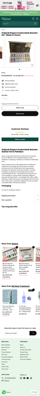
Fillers (3, 364)
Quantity (4, 95)
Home (3, 29)
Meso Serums (6, 347)
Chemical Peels (6, 359)
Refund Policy (24, 357)
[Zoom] (32, 65)
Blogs (21, 345)
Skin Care (4, 354)
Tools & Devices (6, 352)
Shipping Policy (24, 354)
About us (22, 347)
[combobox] (20, 23)
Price (3, 73)
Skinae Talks (5, 366)
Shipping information (9, 196)
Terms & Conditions (25, 359)
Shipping (4, 103)
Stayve (15, 244)
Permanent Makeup (7, 357)
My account (5, 369)
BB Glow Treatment (21, 286)
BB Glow (4, 349)
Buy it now (20, 114)
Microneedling (6, 345)
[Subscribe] (33, 333)
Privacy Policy (24, 352)
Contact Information (25, 349)
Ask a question (7, 200)
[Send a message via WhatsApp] (4, 392)
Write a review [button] (20, 139)
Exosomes (5, 362)
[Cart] (33, 18)
